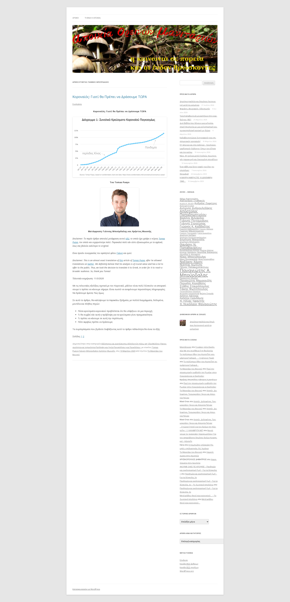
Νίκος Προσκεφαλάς (189, 259)
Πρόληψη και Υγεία (104, 347)
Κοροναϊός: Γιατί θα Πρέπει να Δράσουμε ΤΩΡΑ (109, 96)
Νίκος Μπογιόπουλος (193, 256)
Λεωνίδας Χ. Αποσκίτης (190, 254)
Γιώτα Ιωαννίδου (204, 233)
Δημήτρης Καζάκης (188, 235)
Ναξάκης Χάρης (191, 262)
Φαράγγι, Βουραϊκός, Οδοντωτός (195, 108)
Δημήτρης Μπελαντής (190, 242)
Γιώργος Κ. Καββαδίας (195, 226)
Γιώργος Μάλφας (206, 229)
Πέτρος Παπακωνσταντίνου (194, 267)
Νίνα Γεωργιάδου (206, 259)
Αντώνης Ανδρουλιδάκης (196, 208)
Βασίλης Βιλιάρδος (192, 218)
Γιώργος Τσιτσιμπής (188, 233)
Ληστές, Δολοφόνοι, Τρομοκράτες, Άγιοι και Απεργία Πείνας (198, 394)
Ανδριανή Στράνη (187, 206)
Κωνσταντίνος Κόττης (190, 250)
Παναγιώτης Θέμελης (189, 278)
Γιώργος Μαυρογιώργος (192, 230)
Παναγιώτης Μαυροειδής (196, 280)
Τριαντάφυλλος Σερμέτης (190, 291)
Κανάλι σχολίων (189, 567)
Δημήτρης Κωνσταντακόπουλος (193, 237)
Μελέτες (156, 343)
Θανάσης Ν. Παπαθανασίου (191, 246)
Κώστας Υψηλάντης (188, 252)
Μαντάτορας (185, 347)
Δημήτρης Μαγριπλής (192, 239)
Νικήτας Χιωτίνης (191, 264)
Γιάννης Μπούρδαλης (88, 351)
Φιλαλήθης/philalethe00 (189, 293)
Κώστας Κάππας (207, 250)
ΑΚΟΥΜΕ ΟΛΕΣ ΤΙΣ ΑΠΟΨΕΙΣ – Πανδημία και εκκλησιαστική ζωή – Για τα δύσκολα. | (198, 470)
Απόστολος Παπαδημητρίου (193, 213)
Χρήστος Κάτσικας (189, 295)
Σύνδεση (184, 560)
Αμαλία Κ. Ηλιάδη (187, 204)
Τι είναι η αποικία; (93, 18)
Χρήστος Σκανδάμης (192, 298)
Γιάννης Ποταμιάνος (194, 221)
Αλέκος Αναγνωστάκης (189, 198)
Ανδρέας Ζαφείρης (205, 203)
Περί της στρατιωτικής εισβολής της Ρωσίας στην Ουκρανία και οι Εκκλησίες (198, 372)
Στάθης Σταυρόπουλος (194, 286)
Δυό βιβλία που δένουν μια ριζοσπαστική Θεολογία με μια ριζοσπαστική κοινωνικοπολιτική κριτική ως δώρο (198, 127)
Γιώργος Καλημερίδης (189, 229)
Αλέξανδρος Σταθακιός (192, 200)
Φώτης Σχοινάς (207, 293)
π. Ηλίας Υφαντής (192, 301)
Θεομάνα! (184, 174)
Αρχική (75, 18)
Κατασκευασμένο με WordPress (86, 589)
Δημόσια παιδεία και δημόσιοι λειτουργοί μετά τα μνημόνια (202, 325)
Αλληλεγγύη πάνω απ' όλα (139, 343)
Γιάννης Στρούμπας (193, 223)
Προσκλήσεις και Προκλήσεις (127, 347)
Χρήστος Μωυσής (107, 351)
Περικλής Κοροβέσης (193, 283)
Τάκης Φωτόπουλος (194, 289)
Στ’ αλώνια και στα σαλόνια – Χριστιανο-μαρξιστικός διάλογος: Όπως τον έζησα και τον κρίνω (198, 149)
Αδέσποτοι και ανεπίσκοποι (114, 343)
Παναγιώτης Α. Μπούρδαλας (195, 272)
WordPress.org (186, 571)
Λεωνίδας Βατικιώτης (207, 252)
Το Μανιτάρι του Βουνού (191, 368)
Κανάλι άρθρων (189, 563)
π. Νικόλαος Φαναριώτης (198, 304)
